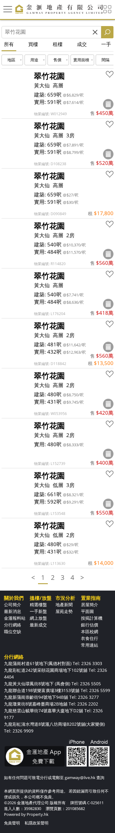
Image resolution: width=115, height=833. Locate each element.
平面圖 (87, 611)
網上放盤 (38, 618)
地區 (11, 60)
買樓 (33, 44)
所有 (9, 44)
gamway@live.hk (80, 777)
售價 (57, 60)
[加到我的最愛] (109, 74)
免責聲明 (12, 823)
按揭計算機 (91, 618)
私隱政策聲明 (36, 823)
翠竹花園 (49, 75)
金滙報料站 (14, 618)
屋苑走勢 (64, 611)
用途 (34, 60)
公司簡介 (12, 604)
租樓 (58, 44)
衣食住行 (89, 638)
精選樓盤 (38, 604)
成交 (82, 44)
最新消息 (12, 611)
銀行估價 (89, 625)
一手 (106, 44)
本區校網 (89, 631)
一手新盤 (38, 611)
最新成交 (38, 625)
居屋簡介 (89, 604)
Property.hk (37, 814)
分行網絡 (12, 625)
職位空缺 (12, 631)
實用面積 (81, 60)
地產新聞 (64, 604)
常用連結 (89, 645)
